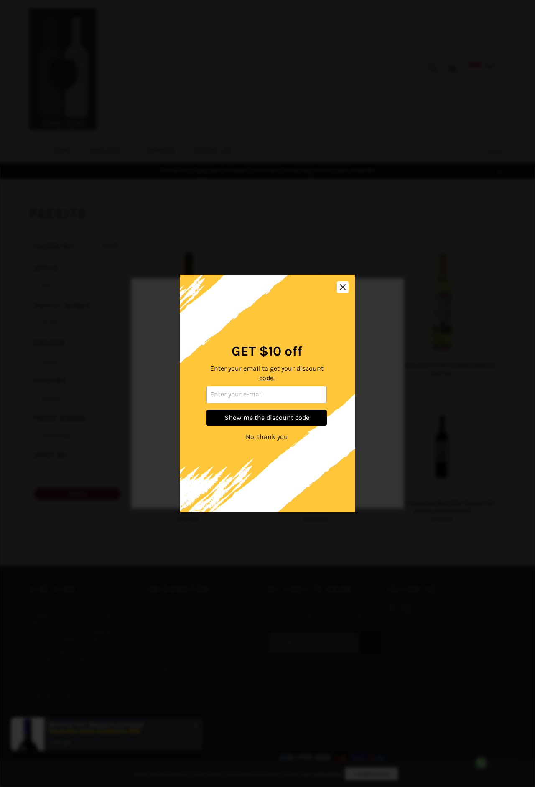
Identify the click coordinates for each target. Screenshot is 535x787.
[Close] (343, 287)
